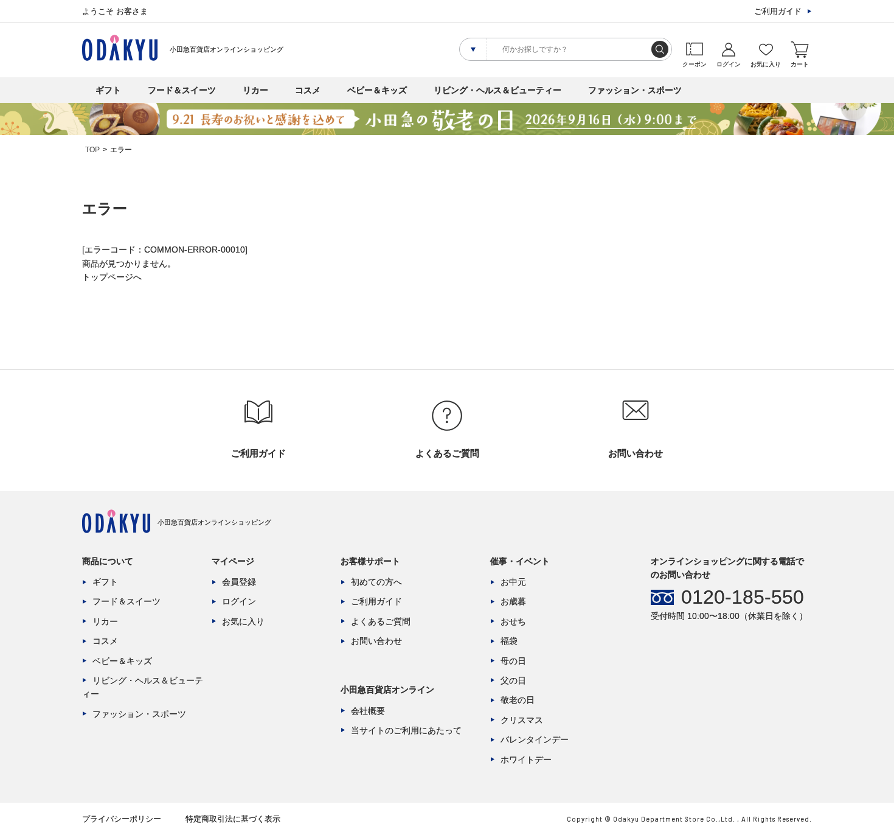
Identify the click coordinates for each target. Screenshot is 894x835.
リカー (255, 90)
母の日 (513, 661)
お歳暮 (513, 601)
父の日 (513, 680)
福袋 (509, 641)
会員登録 (239, 582)
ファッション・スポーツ (635, 90)
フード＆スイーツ (182, 90)
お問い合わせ (376, 641)
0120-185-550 (742, 597)
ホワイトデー (526, 759)
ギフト (108, 90)
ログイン (239, 601)
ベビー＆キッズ (377, 90)
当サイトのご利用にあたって (406, 730)
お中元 (513, 582)
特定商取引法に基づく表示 (232, 818)
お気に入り (243, 621)
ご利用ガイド (778, 11)
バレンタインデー (535, 739)
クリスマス (522, 720)
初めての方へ (376, 582)
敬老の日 (518, 700)
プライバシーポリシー (121, 818)
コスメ (308, 90)
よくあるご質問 (381, 621)
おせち (513, 621)
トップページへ (112, 277)
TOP (92, 149)
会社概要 (368, 711)
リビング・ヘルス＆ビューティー (497, 90)
